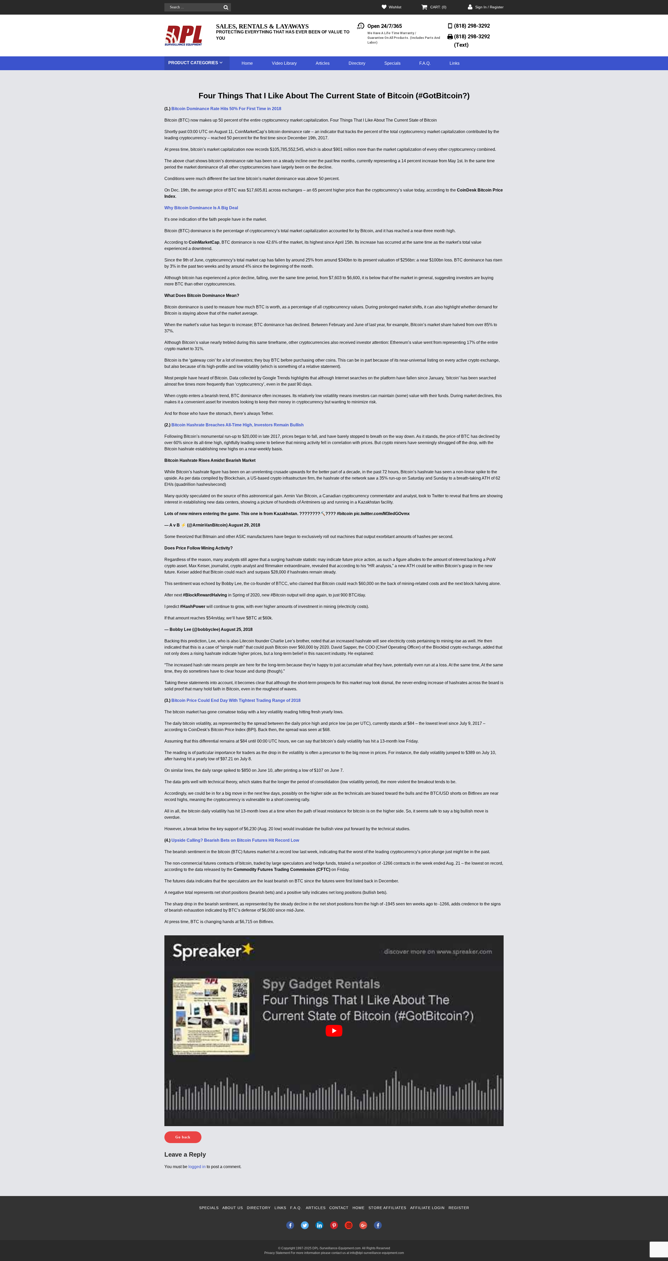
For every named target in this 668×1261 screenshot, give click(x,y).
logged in (197, 1166)
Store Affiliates (387, 1208)
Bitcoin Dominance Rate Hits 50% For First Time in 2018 (226, 108)
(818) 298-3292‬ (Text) (472, 40)
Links (455, 63)
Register (459, 1208)
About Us (232, 1208)
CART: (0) (438, 7)
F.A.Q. (425, 63)
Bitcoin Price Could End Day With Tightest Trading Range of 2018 (236, 700)
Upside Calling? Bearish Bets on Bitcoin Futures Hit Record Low (235, 840)
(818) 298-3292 (472, 26)
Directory (357, 63)
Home (247, 63)
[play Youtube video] (334, 1030)
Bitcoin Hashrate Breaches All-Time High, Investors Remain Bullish (237, 425)
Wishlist (395, 7)
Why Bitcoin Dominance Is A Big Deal (201, 208)
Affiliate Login (427, 1208)
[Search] (225, 7)
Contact (339, 1208)
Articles (323, 63)
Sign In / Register (489, 7)
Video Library (284, 63)
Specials (392, 63)
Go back (182, 1137)
